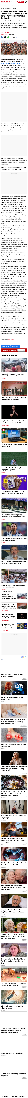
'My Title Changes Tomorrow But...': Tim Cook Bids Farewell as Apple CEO (13, 422)
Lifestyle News (4, 34)
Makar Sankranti (16, 63)
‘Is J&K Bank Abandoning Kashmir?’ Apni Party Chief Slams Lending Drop (13, 563)
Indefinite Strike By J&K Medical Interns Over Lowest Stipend (13, 586)
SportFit (3, 472)
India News (3, 378)
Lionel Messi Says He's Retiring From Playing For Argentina (12, 469)
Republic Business (5, 425)
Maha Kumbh (5, 63)
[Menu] (26, 2)
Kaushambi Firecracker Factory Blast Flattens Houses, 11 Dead (12, 375)
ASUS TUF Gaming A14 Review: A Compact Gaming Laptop (14, 445)
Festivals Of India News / (18, 6)
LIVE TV (21, 2)
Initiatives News (4, 495)
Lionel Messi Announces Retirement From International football (14, 539)
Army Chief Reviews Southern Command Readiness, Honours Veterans (13, 398)
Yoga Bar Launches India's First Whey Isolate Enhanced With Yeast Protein (12, 492)
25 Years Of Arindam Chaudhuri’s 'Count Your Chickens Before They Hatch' (8, 627)
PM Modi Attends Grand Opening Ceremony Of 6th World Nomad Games (13, 516)
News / (2, 6)
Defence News (4, 610)
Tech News (3, 448)
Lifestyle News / (8, 6)
